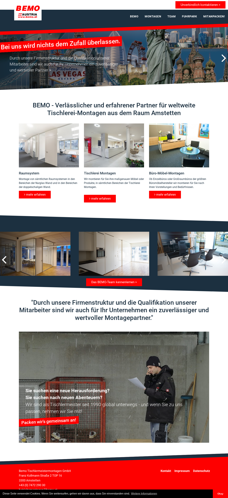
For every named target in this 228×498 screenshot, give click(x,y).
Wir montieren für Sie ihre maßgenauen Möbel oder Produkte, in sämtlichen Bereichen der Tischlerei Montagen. (114, 183)
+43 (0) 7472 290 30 (32, 485)
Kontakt (166, 471)
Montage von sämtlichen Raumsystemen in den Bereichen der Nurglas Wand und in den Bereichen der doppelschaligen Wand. (48, 183)
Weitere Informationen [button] (144, 493)
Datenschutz (201, 471)
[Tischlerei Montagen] (114, 145)
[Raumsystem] (49, 145)
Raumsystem (29, 173)
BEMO (134, 16)
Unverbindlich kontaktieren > (200, 5)
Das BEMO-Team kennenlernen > (114, 282)
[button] (223, 58)
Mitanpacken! (214, 16)
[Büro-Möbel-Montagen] (179, 145)
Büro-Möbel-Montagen (166, 173)
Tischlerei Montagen (100, 173)
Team (171, 16)
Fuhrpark (189, 16)
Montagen (153, 16)
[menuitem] (134, 16)
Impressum (182, 471)
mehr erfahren (36, 194)
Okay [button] (220, 493)
